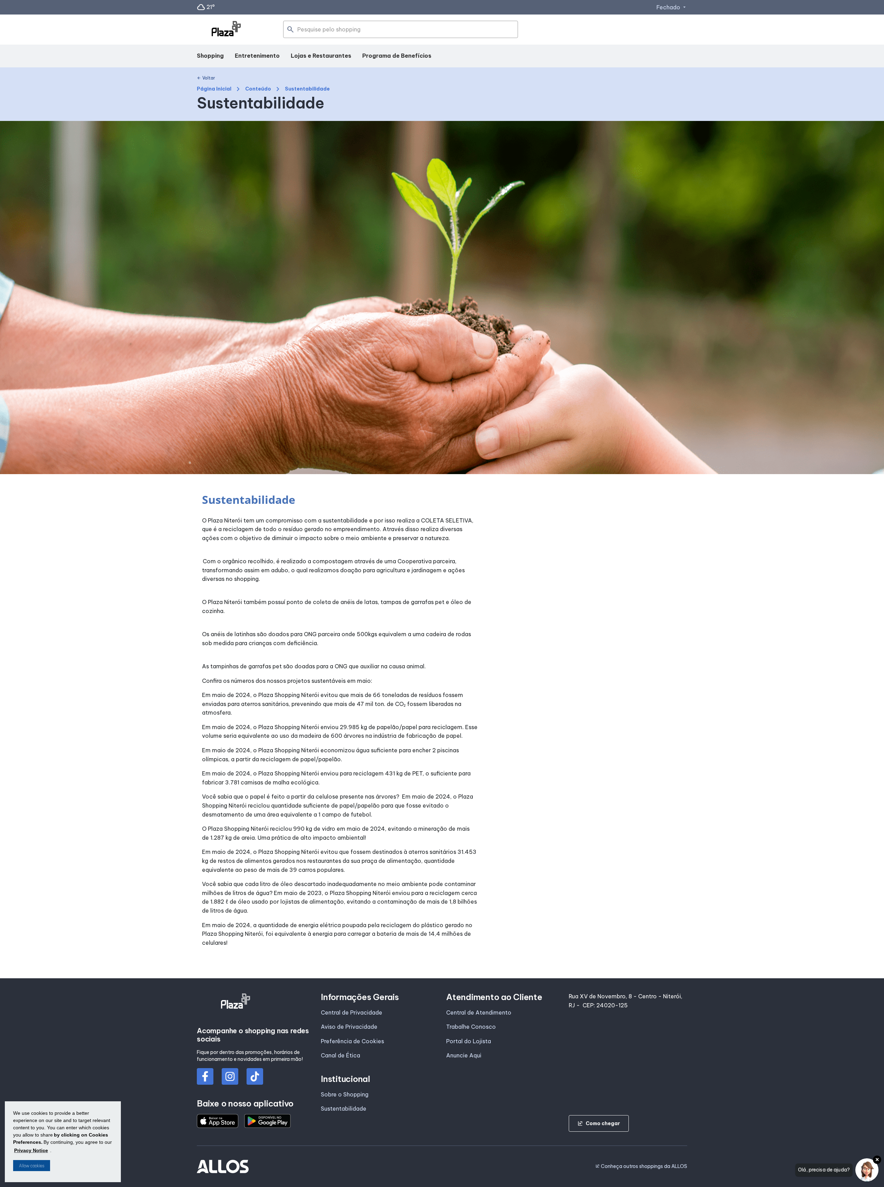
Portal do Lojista (468, 1041)
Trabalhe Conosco (471, 1026)
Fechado (671, 7)
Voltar (206, 78)
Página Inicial (214, 89)
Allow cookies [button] (31, 1165)
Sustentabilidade (343, 1108)
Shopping (210, 55)
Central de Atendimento (478, 1012)
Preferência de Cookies (352, 1041)
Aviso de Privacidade (349, 1026)
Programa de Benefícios (396, 55)
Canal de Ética (340, 1055)
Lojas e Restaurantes (321, 55)
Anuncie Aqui (463, 1055)
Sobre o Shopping (344, 1094)
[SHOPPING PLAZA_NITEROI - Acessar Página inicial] (226, 30)
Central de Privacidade (351, 1012)
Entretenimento (257, 55)
